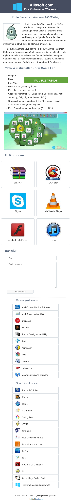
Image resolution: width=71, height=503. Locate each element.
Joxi (24, 458)
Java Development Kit (32, 437)
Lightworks (27, 368)
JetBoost (26, 451)
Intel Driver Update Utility (34, 314)
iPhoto (25, 397)
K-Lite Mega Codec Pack (34, 478)
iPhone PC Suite (29, 390)
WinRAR (18, 183)
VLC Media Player (53, 211)
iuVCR (25, 424)
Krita (24, 354)
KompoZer (27, 348)
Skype (18, 211)
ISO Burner (27, 410)
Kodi (24, 341)
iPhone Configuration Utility (35, 334)
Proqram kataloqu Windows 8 (36, 485)
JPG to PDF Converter (32, 464)
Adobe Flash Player (17, 240)
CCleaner (53, 183)
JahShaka (26, 431)
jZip (23, 471)
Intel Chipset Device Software (36, 307)
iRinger (25, 404)
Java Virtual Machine (32, 444)
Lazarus (25, 361)
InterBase (26, 321)
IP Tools (26, 327)
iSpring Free (27, 417)
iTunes (53, 240)
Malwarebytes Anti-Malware (35, 375)
